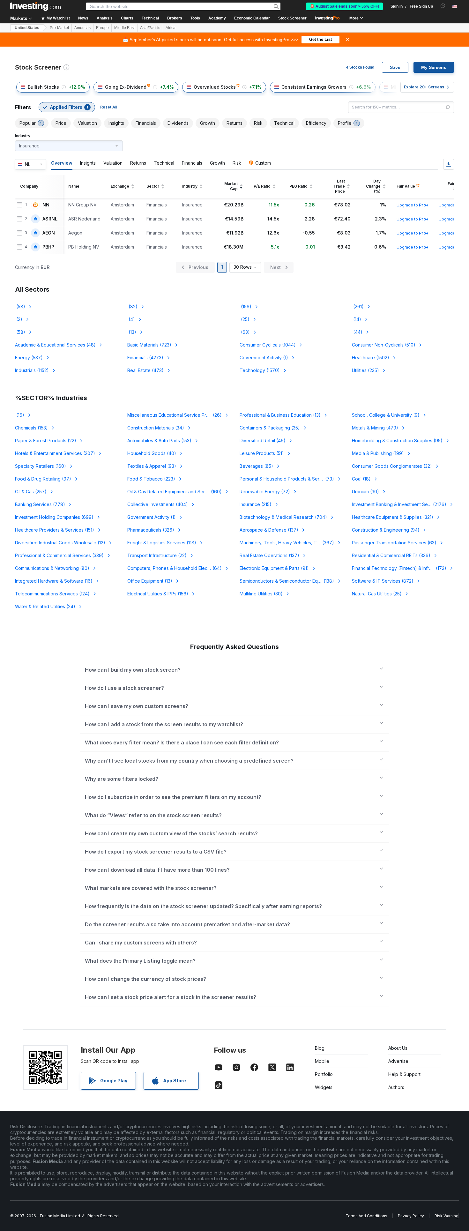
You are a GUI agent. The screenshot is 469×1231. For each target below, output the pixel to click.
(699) (54, 517)
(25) (244, 319)
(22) (45, 440)
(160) (40, 466)
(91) (274, 568)
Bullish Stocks (43, 87)
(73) (287, 478)
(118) (161, 542)
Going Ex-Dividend (125, 87)
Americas (82, 28)
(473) (145, 370)
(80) (52, 568)
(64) (174, 568)
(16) (19, 415)
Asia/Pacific (150, 28)
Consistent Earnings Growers (313, 87)
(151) (54, 530)
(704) (283, 517)
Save (395, 67)
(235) (365, 370)
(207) (55, 453)
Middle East (124, 28)
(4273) (145, 357)
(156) (245, 306)
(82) (132, 306)
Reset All (108, 107)
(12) (60, 542)
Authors (396, 1087)
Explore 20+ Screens (424, 87)
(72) (265, 491)
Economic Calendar (252, 18)
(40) (151, 453)
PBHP (48, 247)
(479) (375, 427)
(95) (397, 440)
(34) (155, 427)
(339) (59, 555)
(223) (151, 478)
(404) (157, 504)
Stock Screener (292, 18)
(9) (386, 415)
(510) (383, 344)
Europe (102, 28)
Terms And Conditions (366, 1215)
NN (45, 205)
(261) (358, 306)
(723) (149, 344)
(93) (151, 466)
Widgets (323, 1087)
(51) (262, 453)
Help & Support (404, 1074)
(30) (365, 491)
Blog (319, 1048)
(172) (401, 568)
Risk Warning (446, 1215)
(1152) (32, 370)
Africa (170, 28)
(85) (256, 466)
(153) (31, 427)
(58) (20, 306)
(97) (43, 478)
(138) (287, 581)
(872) (382, 581)
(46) (263, 440)
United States (27, 28)
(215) (256, 504)
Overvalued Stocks (215, 87)
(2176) (399, 504)
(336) (391, 555)
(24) (45, 606)
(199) (378, 453)
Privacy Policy (411, 1215)
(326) (150, 530)
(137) (269, 530)
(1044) (268, 344)
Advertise (398, 1061)
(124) (52, 593)
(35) (270, 427)
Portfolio (324, 1074)
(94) (386, 530)
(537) (29, 357)
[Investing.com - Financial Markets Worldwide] (35, 6)
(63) (245, 332)
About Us (397, 1048)
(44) (357, 332)
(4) (131, 319)
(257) (31, 491)
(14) (356, 319)
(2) (18, 319)
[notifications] (443, 6)
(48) (55, 344)
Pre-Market (59, 28)
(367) (291, 542)
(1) (264, 357)
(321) (392, 517)
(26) (174, 415)
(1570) (260, 370)
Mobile (322, 1061)
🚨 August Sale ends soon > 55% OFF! (344, 6)
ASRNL (49, 219)
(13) (131, 332)
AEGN (48, 233)
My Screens (433, 67)
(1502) (370, 357)
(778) (40, 504)
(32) (392, 466)
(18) (361, 478)
